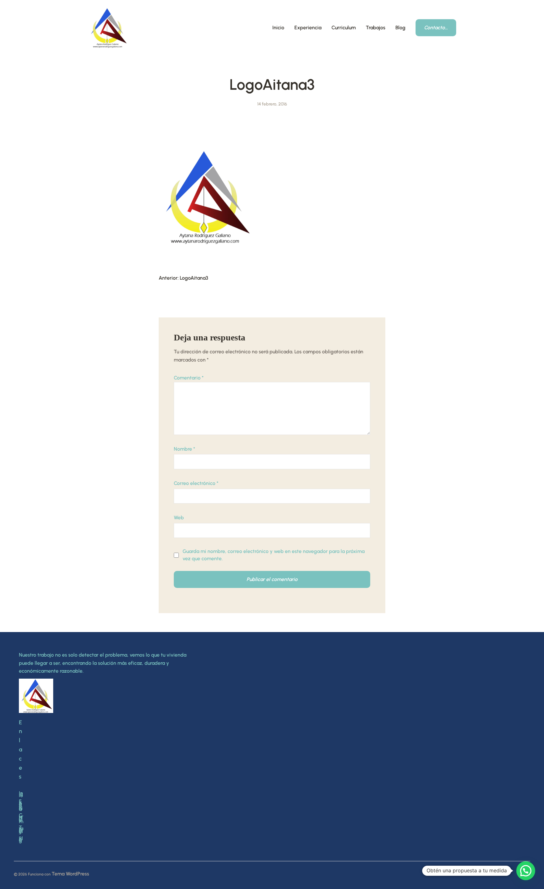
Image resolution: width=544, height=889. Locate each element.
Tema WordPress (70, 874)
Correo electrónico (196, 483)
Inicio (278, 27)
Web (179, 518)
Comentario (189, 378)
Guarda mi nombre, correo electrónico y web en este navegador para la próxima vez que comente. (274, 554)
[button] (525, 870)
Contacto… (436, 28)
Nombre (184, 449)
